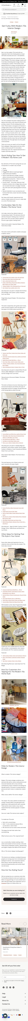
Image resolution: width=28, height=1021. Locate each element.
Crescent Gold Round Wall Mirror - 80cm (12, 586)
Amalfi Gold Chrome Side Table (10, 510)
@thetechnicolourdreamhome (13, 757)
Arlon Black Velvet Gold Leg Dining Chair (12, 518)
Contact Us (13, 899)
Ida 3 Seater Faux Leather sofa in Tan (11, 287)
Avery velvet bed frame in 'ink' (9, 279)
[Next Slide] (23, 924)
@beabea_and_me (13, 703)
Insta (7, 878)
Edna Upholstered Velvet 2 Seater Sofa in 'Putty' (14, 367)
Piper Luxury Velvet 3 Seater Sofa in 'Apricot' (13, 443)
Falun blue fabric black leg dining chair (11, 277)
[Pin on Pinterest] (10, 914)
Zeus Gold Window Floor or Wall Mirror (11, 595)
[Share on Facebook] (7, 914)
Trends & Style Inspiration (12, 16)
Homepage (3, 16)
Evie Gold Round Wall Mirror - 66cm (11, 439)
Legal (13, 998)
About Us (13, 1001)
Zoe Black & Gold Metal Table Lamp (11, 441)
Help (13, 994)
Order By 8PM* (14, 13)
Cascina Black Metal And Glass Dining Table (13, 599)
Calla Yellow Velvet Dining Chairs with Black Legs (14, 597)
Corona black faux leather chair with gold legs (13, 275)
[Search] (3, 9)
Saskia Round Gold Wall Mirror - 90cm (11, 360)
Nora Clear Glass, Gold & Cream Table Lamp (13, 362)
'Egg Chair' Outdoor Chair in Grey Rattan (12, 659)
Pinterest (8, 882)
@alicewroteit (13, 730)
